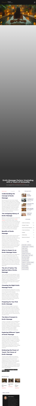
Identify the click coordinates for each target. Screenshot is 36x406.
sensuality (15, 369)
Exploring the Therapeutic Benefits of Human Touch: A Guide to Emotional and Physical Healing (11, 385)
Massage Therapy (25, 225)
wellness (29, 244)
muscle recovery (25, 269)
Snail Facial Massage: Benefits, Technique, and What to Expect (30, 214)
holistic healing (25, 255)
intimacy (23, 264)
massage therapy (25, 246)
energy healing (25, 265)
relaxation (31, 246)
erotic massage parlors (8, 369)
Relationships (24, 234)
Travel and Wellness (26, 230)
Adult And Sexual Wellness (19, 183)
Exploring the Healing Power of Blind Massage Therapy (4, 386)
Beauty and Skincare (26, 237)
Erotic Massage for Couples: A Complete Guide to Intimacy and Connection (30, 209)
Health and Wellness (26, 222)
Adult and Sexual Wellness (27, 227)
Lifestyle (23, 232)
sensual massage (25, 267)
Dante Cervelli (4, 191)
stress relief (24, 244)
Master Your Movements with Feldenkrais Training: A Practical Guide (17, 386)
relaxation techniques (26, 253)
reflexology (28, 264)
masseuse (24, 262)
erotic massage (25, 250)
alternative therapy (25, 257)
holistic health (24, 248)
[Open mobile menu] (34, 2)
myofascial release (25, 260)
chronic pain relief (25, 258)
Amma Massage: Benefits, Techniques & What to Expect (30, 195)
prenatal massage (30, 262)
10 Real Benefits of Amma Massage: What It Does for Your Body (30, 204)
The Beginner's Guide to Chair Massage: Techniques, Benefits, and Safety (30, 199)
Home (11, 183)
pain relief (30, 255)
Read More (10, 386)
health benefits (25, 251)
